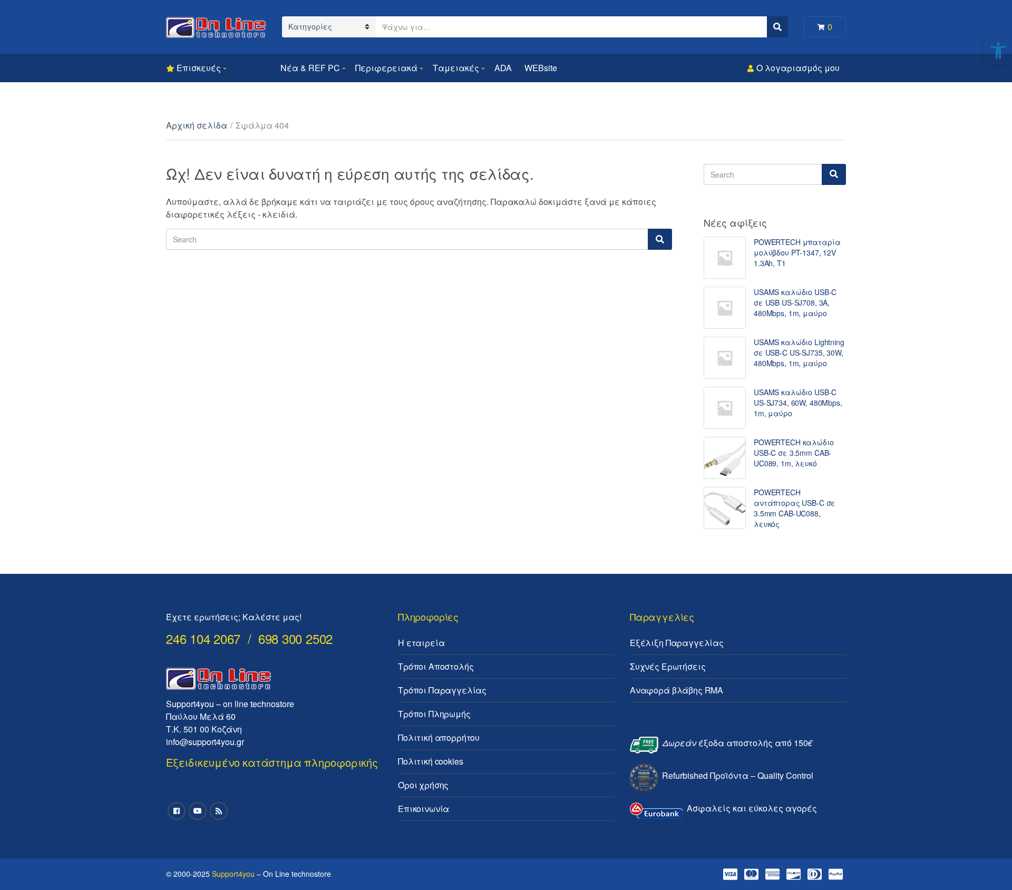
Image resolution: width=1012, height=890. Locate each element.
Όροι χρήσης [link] (423, 785)
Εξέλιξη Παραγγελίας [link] (677, 643)
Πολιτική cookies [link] (430, 761)
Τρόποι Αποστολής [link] (435, 666)
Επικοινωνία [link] (423, 809)
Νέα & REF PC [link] (310, 68)
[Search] (660, 239)
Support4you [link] (233, 873)
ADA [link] (503, 68)
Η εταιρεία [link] (421, 643)
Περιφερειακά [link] (386, 68)
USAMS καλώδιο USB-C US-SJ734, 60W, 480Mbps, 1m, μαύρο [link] (798, 402)
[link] (998, 50)
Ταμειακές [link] (456, 68)
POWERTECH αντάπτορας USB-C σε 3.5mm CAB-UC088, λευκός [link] (794, 508)
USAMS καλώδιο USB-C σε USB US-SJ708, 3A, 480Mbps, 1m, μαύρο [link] (795, 302)
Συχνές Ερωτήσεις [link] (667, 666)
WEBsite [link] (540, 68)
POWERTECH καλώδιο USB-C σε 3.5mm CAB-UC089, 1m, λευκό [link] (794, 452)
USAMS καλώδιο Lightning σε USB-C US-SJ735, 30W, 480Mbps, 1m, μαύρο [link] (799, 352)
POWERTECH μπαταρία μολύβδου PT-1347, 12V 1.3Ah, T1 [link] (797, 252)
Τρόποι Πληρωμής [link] (434, 714)
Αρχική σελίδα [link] (196, 125)
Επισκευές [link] (199, 68)
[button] (989, 15)
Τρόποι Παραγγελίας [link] (442, 690)
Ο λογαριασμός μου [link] (798, 68)
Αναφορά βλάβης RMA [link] (676, 690)
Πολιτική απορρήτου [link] (439, 737)
